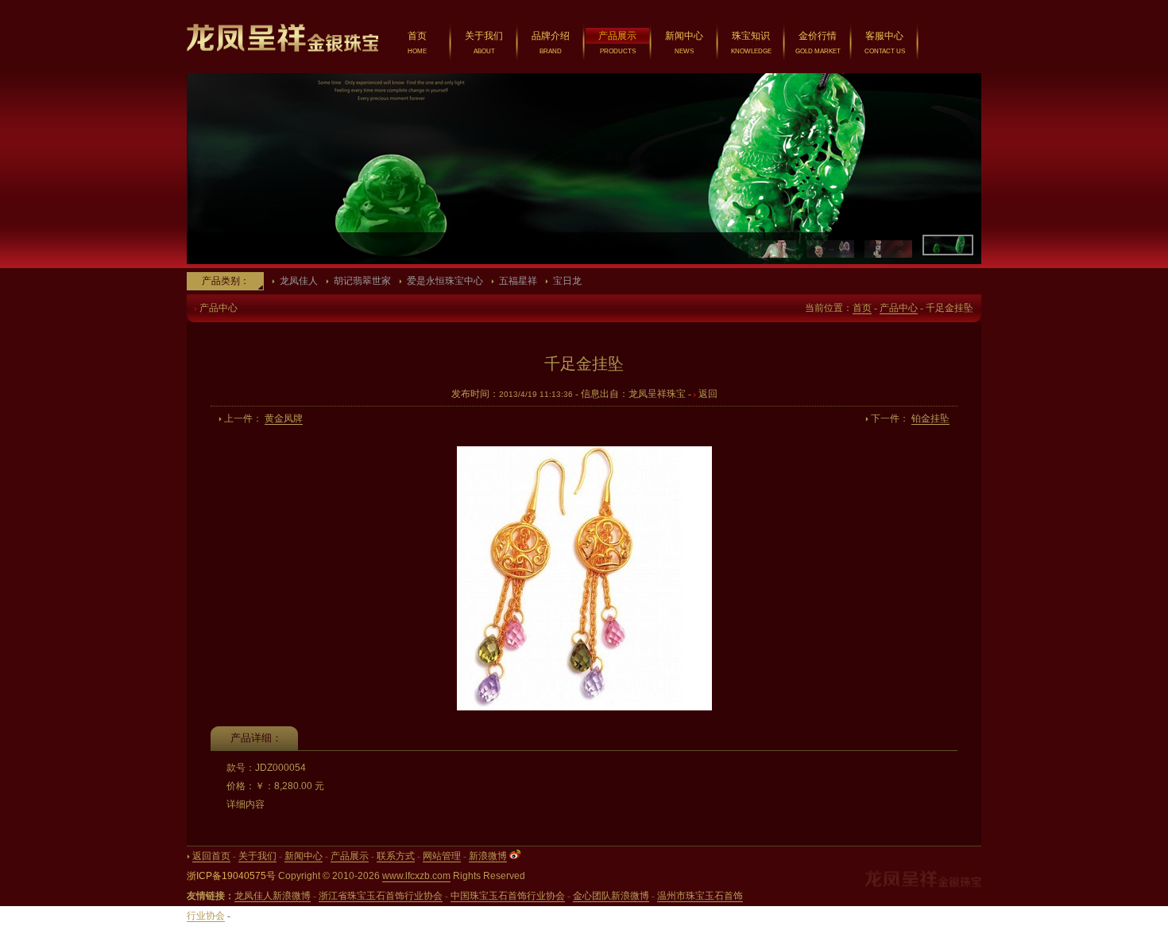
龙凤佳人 (299, 280)
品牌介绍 (551, 35)
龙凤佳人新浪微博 (272, 895)
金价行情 (818, 35)
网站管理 (442, 856)
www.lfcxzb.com (416, 875)
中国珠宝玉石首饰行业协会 (508, 895)
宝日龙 (567, 280)
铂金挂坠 (930, 418)
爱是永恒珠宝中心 (445, 280)
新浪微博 (488, 856)
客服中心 (884, 35)
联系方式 (396, 856)
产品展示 (617, 35)
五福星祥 (518, 280)
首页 (417, 35)
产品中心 (899, 307)
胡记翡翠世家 (362, 280)
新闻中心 (684, 35)
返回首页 (211, 856)
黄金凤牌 (284, 418)
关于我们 (484, 35)
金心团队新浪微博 (611, 895)
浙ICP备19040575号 (231, 875)
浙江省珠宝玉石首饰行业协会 (381, 895)
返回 (707, 393)
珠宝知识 (751, 35)
